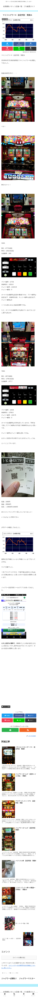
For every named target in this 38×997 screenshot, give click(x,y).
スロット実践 (6, 706)
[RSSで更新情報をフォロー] (27, 730)
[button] (30, 49)
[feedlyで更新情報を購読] (10, 730)
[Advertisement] (19, 676)
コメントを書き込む (19, 957)
